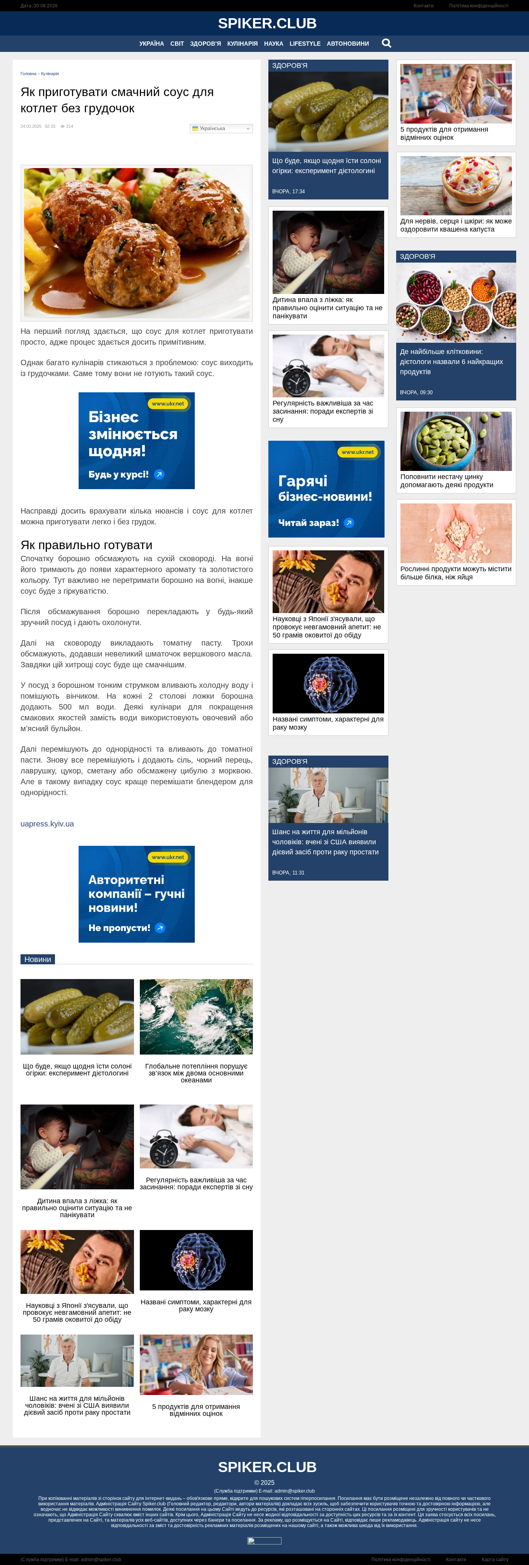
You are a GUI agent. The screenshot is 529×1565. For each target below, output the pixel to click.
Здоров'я (205, 43)
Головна (28, 73)
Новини (37, 959)
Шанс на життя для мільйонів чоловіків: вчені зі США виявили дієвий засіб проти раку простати (325, 842)
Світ (177, 43)
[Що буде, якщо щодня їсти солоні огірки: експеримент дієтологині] (328, 149)
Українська (211, 128)
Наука (273, 43)
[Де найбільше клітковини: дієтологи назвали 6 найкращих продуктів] (456, 340)
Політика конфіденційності (478, 6)
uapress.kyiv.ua (47, 823)
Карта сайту (495, 1559)
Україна (151, 43)
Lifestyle (305, 43)
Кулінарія (242, 43)
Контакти (424, 6)
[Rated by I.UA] (264, 1542)
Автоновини (348, 43)
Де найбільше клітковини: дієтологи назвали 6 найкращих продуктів (451, 362)
